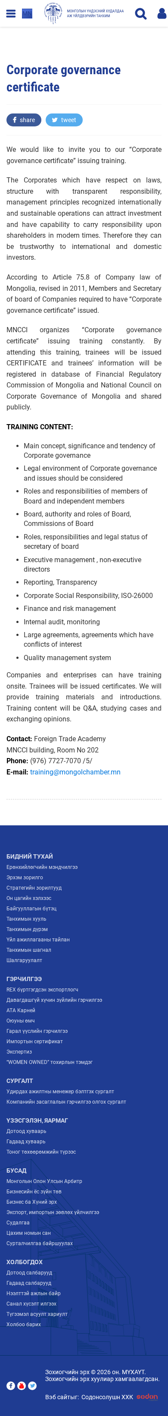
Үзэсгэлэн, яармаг (37, 1120)
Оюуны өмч (20, 1021)
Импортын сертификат (34, 1041)
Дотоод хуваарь (26, 1131)
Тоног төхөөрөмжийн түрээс (41, 1152)
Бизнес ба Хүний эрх (31, 1202)
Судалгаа (18, 1223)
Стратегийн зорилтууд (34, 888)
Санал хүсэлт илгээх (31, 1304)
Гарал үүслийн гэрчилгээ (37, 1031)
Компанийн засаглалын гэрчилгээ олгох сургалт (66, 1102)
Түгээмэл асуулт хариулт (37, 1314)
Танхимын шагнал (28, 950)
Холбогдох (24, 1262)
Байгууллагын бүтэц (31, 909)
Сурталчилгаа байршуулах (39, 1243)
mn (27, 13)
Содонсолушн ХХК (107, 1397)
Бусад (16, 1170)
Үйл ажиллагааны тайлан (38, 940)
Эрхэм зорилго (24, 878)
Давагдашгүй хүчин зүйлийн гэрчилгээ (54, 1000)
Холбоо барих (23, 1325)
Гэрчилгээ (24, 978)
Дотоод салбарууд (29, 1273)
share (27, 119)
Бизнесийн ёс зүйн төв (34, 1192)
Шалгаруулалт (24, 960)
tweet (68, 119)
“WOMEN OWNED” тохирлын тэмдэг (49, 1062)
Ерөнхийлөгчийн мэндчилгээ (42, 867)
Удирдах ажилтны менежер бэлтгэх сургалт (60, 1092)
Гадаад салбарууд (28, 1283)
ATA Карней (20, 1010)
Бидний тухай (29, 856)
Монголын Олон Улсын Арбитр (44, 1181)
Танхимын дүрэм (27, 929)
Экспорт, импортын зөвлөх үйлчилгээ (52, 1212)
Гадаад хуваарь (26, 1142)
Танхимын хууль (26, 919)
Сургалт (19, 1080)
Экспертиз (19, 1052)
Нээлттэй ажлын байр (33, 1293)
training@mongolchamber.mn (75, 772)
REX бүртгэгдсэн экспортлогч (42, 990)
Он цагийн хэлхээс (28, 898)
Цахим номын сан (28, 1233)
